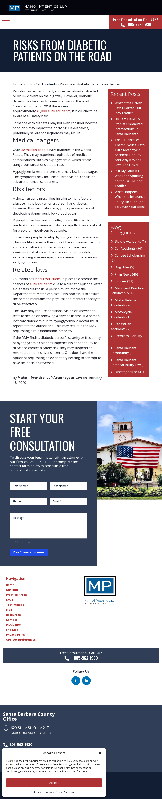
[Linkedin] (86, 680)
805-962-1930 (21, 744)
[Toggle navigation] (6, 22)
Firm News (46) (126, 274)
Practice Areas (16, 595)
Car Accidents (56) (128, 248)
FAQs (9, 600)
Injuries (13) (124, 281)
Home (17, 84)
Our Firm (12, 590)
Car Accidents (46, 84)
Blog (29, 84)
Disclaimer (13, 624)
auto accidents (41, 284)
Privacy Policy (15, 634)
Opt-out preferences (42, 792)
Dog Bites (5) (124, 267)
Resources (13, 615)
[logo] (37, 7)
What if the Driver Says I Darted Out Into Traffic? (128, 108)
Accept (54, 783)
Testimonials (15, 604)
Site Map (12, 630)
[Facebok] (75, 680)
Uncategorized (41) (129, 371)
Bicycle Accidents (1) (130, 241)
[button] (100, 753)
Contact (11, 619)
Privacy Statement (65, 792)
